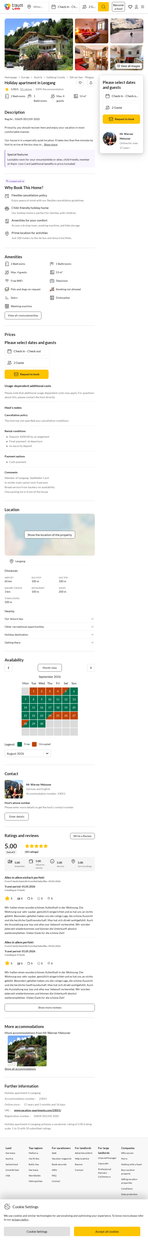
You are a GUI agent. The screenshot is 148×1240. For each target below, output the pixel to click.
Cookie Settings (37, 1231)
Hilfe (54, 1169)
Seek (54, 1153)
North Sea (34, 1158)
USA (8, 1175)
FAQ (54, 1175)
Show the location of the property (50, 535)
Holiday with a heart (131, 1164)
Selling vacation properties (129, 1181)
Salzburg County (55, 77)
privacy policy (20, 1219)
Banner (79, 1164)
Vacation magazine (61, 1158)
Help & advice (82, 1158)
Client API (103, 1163)
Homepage (11, 77)
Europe (25, 77)
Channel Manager (107, 1158)
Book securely (59, 1164)
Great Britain (12, 1169)
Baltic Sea (34, 1164)
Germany (10, 1153)
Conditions (127, 1188)
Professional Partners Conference (104, 1173)
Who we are (127, 1153)
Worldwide (34, 1175)
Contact (56, 1181)
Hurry (124, 1158)
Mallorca (33, 1153)
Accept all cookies (107, 1231)
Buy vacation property (128, 1171)
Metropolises (35, 1181)
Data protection (129, 1194)
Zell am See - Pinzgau (82, 77)
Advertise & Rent (83, 1153)
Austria (38, 77)
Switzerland (12, 1164)
